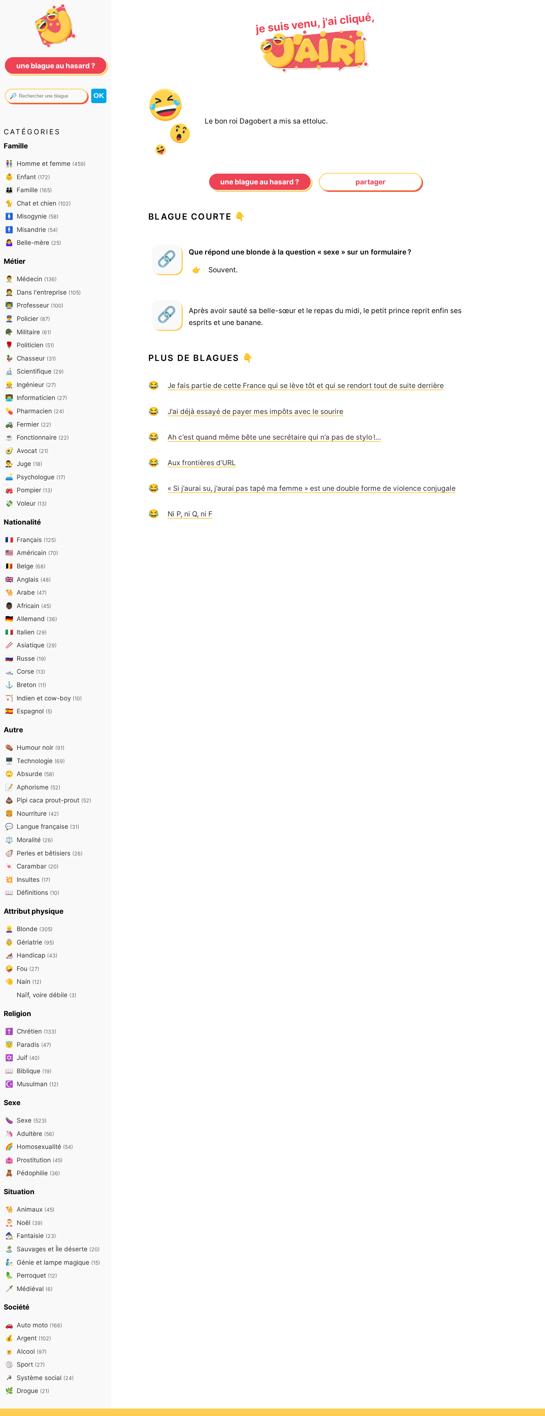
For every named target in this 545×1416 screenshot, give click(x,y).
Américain (31, 552)
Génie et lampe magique (52, 1262)
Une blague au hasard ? (259, 181)
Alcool (26, 1351)
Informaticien (36, 397)
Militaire (28, 332)
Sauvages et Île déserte (52, 1249)
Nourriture (32, 813)
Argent (28, 1338)
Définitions (32, 892)
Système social (40, 1377)
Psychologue (35, 477)
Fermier (28, 424)
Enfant (27, 177)
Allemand (31, 618)
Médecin (31, 279)
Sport (25, 1364)
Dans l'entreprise (43, 292)
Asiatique (31, 645)
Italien (26, 632)
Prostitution (34, 1160)
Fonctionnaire (37, 437)
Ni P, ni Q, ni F (190, 513)
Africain (28, 606)
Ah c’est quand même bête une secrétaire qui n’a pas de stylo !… (274, 437)
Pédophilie (32, 1173)
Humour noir (35, 747)
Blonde (29, 929)
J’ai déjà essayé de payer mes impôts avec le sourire (255, 411)
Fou (22, 968)
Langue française (42, 826)
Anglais (28, 579)
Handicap (31, 955)
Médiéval (29, 1288)
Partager (371, 181)
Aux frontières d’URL (202, 462)
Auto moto (33, 1325)
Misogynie (32, 216)
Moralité (29, 840)
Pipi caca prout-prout (48, 800)
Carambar (32, 866)
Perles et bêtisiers (44, 853)
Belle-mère (33, 242)
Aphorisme (32, 787)
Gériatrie (29, 942)
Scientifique (34, 371)
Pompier (28, 490)
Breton (25, 685)
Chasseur (30, 358)
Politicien (29, 345)
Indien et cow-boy (43, 698)
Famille (28, 190)
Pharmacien (34, 411)
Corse (25, 671)
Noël (24, 1222)
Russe (25, 658)
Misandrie (31, 229)
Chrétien (30, 1031)
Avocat (26, 450)
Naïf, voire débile (45, 995)
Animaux (29, 1209)
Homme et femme (45, 163)
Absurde (29, 774)
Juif (22, 1057)
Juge (23, 463)
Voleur (26, 503)
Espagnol (28, 711)
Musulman (32, 1084)
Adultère (29, 1133)
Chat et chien (38, 203)
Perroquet (31, 1275)
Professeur (34, 305)
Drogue (27, 1390)
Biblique (28, 1071)
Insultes (27, 879)
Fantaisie (30, 1235)
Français (30, 539)
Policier (27, 318)
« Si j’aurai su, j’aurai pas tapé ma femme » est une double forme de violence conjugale (312, 488)
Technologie (35, 761)
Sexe (26, 1120)
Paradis (28, 1044)
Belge (25, 566)
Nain (23, 981)
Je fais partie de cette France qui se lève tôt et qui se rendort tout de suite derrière (306, 385)
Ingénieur (30, 384)
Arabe (26, 592)
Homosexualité (39, 1146)
